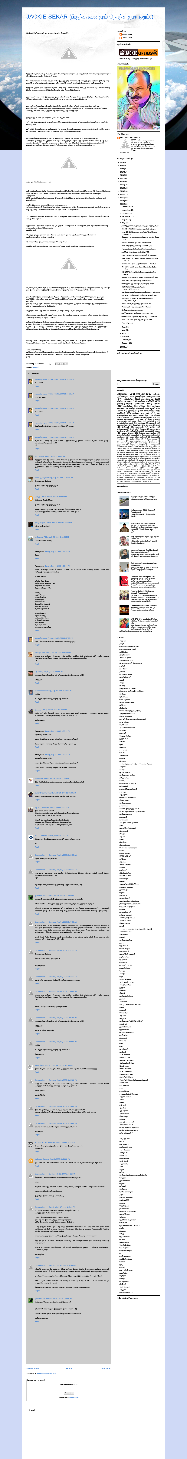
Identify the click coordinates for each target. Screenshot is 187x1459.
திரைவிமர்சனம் (147, 399)
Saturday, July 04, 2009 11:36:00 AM (63, 922)
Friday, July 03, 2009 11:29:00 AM (61, 437)
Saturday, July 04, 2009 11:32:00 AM (59, 896)
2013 (122, 191)
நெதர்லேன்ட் (124, 960)
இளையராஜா (124, 1116)
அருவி (122, 1102)
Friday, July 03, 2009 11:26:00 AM (61, 379)
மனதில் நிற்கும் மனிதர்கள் (138, 437)
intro (121, 1088)
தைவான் (154, 475)
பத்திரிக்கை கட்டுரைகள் (145, 477)
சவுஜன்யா (123, 1018)
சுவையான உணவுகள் (126, 887)
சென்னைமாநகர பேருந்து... (148, 435)
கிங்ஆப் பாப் (123, 1153)
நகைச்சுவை (121, 441)
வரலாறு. (122, 974)
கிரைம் (120, 411)
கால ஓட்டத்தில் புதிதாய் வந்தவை (130, 1004)
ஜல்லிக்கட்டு (124, 890)
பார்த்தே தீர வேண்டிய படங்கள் (129, 646)
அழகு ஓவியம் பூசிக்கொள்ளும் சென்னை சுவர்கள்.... (139, 249)
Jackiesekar (40, 855)
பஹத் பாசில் (130, 466)
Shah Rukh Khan (126, 1077)
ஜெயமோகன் (124, 946)
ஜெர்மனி (122, 1183)
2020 (122, 169)
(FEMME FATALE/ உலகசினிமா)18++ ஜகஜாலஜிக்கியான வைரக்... (134, 288)
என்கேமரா (144, 446)
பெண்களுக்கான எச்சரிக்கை (129, 848)
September (126, 216)
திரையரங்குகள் (125, 845)
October (125, 213)
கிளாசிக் (149, 425)
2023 (122, 162)
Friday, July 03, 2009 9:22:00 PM (56, 778)
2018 (122, 175)
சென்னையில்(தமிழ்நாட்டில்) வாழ (145, 417)
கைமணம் (123, 1010)
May (124, 330)
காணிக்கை (151, 462)
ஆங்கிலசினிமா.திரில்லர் (125, 423)
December (126, 207)
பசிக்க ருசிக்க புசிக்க (127, 1032)
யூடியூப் (122, 1264)
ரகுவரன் (122, 1267)
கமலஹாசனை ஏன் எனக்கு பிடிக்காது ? (144, 523)
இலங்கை (120, 462)
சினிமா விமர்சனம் (124, 401)
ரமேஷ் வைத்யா (40, 523)
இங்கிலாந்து (134, 450)
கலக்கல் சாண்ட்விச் (146, 401)
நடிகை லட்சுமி (124, 1209)
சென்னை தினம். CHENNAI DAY (131, 1021)
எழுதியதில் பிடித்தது (139, 462)
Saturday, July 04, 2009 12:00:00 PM (63, 992)
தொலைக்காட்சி (125, 898)
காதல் (121, 839)
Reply (37, 386)
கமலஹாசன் (156, 456)
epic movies (129, 471)
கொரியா (133, 429)
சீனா (121, 1167)
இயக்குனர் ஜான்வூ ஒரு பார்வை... (132, 310)
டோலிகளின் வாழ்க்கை (127, 1192)
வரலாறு (146, 481)
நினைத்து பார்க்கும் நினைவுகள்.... (131, 403)
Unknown (38, 1159)
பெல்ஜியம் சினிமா (153, 479)
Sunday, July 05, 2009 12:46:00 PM (56, 1159)
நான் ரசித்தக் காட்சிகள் (127, 954)
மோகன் (122, 1262)
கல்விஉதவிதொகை (126, 1147)
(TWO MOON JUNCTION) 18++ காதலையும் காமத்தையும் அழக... (137, 299)
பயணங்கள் (123, 817)
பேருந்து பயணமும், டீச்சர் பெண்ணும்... (143, 497)
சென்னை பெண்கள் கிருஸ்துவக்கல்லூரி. (137, 475)
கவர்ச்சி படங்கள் (145, 473)
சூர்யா (119, 475)
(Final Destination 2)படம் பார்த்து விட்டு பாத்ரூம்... (139, 229)
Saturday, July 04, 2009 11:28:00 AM (63, 870)
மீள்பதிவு (132, 445)
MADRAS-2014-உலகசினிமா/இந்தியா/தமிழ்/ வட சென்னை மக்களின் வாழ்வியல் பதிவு (144, 621)
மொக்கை (139, 466)
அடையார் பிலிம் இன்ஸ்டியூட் (144, 471)
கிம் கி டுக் (123, 1155)
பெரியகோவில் (124, 1242)
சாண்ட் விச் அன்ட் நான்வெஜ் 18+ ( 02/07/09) (137, 320)
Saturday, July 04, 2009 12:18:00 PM (63, 1123)
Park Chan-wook (144, 469)
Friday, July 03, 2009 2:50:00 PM (57, 566)
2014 (122, 188)
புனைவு (133, 435)
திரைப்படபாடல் (132, 458)
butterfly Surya (41, 793)
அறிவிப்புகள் (121, 429)
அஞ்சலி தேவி (124, 1091)
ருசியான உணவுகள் (126, 915)
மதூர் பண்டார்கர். (125, 1256)
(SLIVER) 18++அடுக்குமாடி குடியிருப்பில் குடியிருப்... (139, 255)
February (125, 340)
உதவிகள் (122, 881)
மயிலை (122, 851)
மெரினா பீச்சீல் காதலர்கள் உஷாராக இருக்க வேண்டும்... (140, 317)
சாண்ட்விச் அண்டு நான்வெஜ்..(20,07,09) (135, 252)
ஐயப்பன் (122, 999)
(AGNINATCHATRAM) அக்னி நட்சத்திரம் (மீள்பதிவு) (140, 277)
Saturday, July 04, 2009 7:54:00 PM (61, 1142)
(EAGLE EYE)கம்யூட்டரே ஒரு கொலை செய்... (137, 304)
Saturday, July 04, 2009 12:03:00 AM (62, 793)
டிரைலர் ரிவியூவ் (125, 948)
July (124, 223)
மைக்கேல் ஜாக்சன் (126, 1259)
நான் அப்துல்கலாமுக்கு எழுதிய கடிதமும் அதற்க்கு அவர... (141, 226)
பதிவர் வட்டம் (150, 413)
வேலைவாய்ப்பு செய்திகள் (128, 797)
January (125, 343)
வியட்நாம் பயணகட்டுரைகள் (129, 823)
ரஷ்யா (146, 466)
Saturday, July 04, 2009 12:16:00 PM (63, 1106)
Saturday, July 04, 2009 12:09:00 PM (58, 1065)
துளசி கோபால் (40, 896)
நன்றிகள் (157, 415)
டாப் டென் (123, 1186)
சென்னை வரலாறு (151, 439)
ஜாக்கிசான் (150, 464)
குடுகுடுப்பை (39, 1065)
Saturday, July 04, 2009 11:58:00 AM (63, 977)
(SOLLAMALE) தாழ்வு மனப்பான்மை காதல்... (137, 242)
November (126, 210)
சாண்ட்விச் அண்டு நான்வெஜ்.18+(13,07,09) (137, 280)
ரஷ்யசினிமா (138, 481)
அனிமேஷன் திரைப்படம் (134, 454)
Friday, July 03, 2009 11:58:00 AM (54, 497)
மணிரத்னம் (137, 448)
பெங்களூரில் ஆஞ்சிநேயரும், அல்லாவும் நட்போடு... (138, 284)
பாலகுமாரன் (123, 962)
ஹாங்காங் (123, 1052)
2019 (122, 172)
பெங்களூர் (125, 427)
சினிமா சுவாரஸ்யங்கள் (141, 415)
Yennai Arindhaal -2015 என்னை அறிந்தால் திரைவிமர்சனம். (142, 592)
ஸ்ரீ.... (37, 836)
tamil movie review (127, 982)
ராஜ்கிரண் (123, 1276)
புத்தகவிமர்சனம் (130, 460)
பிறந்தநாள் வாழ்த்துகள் (127, 906)
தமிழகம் (140, 393)
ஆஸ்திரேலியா (124, 1113)
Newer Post (32, 1368)
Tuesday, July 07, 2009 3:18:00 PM (58, 1298)
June (124, 327)
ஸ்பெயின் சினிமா (151, 448)
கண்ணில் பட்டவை (126, 932)
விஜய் (121, 976)
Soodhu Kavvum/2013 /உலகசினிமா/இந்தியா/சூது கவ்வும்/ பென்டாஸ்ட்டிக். (144, 607)
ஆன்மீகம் (157, 471)
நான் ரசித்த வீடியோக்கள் (148, 443)
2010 (122, 201)
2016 (122, 182)
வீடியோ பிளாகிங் (125, 853)
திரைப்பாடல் (132, 452)
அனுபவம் (36, 367)
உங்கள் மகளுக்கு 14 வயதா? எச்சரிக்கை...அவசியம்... (139, 264)
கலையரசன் (39, 778)
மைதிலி (119, 454)
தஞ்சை (122, 1195)
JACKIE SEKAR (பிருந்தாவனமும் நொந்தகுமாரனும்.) (89, 16)
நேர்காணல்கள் (124, 1030)
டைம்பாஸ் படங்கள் (126, 674)
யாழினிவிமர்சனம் (125, 912)
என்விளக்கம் (121, 437)
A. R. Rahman (125, 1055)
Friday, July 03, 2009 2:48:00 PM (57, 552)
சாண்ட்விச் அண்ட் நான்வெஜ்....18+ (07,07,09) (137, 313)
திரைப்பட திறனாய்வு (126, 1197)
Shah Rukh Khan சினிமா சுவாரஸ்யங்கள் (134, 1080)
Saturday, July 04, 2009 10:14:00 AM (54, 836)
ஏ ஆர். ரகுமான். (125, 1139)
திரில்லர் (142, 406)
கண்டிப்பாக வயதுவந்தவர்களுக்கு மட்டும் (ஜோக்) (133, 456)
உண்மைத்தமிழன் (41, 478)
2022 (122, 166)
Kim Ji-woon (124, 1066)
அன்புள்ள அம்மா (125, 920)
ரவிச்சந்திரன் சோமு (126, 1270)
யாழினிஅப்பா (151, 421)
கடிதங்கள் (141, 423)
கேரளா (122, 1007)
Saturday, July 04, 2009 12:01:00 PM (63, 1018)
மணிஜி (37, 497)
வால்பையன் (39, 537)
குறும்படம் (154, 446)
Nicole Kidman (131, 469)
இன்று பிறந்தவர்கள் (126, 716)
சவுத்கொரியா (124, 1164)
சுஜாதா (155, 473)
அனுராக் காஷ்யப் (125, 1097)
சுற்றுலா (122, 867)
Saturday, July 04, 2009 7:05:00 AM (55, 807)
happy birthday (125, 979)
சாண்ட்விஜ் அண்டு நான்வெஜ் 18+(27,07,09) (137, 246)
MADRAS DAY (133, 446)
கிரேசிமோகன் (124, 1158)
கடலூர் (122, 926)
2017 (122, 178)
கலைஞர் (122, 937)
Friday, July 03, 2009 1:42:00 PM (56, 537)
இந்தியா (122, 988)
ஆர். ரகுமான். (124, 1111)
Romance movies (126, 1074)
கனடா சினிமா (124, 1144)
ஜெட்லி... (38, 807)
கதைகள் (148, 431)
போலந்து (141, 460)
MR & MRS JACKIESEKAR (130, 138)
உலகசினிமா (128, 406)
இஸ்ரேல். (127, 462)
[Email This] (56, 364)
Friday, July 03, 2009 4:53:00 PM (54, 710)
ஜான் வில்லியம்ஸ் (125, 1027)
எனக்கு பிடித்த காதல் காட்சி (129, 1130)
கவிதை (157, 431)
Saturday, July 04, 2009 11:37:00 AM (63, 950)
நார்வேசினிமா (144, 458)
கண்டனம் (152, 423)
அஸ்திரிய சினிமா (152, 460)
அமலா (122, 1099)
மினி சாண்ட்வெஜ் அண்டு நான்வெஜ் (131, 691)
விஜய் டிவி (123, 1284)
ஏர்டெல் (122, 1141)
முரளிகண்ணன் (40, 691)
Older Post (105, 1368)
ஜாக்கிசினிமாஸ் (125, 1181)
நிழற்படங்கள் (121, 445)
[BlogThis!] (58, 364)
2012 (122, 194)
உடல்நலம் (123, 1119)
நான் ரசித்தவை (125, 1214)
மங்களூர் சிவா (40, 653)
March (124, 337)
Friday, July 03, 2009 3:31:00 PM (58, 691)
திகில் (132, 443)
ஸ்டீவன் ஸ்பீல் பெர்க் (126, 1292)
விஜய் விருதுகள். (125, 1287)
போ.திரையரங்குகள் (123, 481)
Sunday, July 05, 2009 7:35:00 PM (62, 1174)
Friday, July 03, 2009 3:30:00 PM (50, 672)
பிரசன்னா (123, 1231)
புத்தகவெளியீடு (125, 1236)
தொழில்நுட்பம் (124, 1206)
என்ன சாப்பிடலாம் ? (126, 1133)
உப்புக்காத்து (125, 417)
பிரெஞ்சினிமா (122, 435)
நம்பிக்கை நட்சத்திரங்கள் (125, 477)
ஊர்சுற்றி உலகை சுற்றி (127, 1122)
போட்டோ (152, 427)
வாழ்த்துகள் (123, 795)
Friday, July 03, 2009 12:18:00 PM (59, 523)
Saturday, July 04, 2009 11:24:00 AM (63, 855)
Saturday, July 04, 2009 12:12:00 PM (63, 1080)
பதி (36, 672)
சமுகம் (152, 408)
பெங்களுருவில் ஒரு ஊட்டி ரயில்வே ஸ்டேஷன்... (137, 307)
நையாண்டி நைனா (41, 379)
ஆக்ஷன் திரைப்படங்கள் (125, 419)
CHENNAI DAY (122, 450)
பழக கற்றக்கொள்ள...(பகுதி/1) (130, 1225)
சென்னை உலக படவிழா (147, 433)
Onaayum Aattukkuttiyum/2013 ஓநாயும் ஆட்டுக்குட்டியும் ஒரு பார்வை (143, 578)
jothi (36, 456)
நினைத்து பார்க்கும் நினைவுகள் (130, 904)
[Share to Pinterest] (66, 364)
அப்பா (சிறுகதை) (127, 323)
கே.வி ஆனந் (124, 1161)
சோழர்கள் (123, 1178)
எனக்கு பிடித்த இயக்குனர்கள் (128, 473)
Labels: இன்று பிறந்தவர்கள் (129, 809)
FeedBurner (74, 1397)
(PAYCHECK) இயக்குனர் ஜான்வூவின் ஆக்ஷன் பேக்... (140, 295)
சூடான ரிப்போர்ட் (128, 433)
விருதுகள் (123, 1290)
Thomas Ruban (41, 1142)
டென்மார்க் (123, 1189)
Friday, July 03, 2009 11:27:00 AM (61, 423)
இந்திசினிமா (137, 425)
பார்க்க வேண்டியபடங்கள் (150, 396)
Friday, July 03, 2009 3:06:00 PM (58, 653)
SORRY (134, 140)
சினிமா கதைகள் (123, 448)
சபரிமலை (123, 1016)
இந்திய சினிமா (135, 439)
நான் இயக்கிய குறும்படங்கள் (148, 452)
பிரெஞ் (143, 479)
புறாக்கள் (123, 1239)
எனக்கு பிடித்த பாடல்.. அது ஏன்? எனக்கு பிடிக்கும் (138, 430)
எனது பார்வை (137, 421)
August (125, 220)
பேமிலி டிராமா (124, 1248)
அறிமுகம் (123, 1105)
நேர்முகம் (123, 1217)
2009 (122, 204)
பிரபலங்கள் (123, 1038)
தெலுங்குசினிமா (123, 425)
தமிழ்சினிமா (128, 399)
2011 (122, 198)
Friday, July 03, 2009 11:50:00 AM (60, 478)
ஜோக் (158, 425)
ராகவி (152, 466)
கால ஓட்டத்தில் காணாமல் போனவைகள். (133, 719)
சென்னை (136, 413)
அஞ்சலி (122, 837)
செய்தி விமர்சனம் (136, 408)
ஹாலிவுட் (131, 411)
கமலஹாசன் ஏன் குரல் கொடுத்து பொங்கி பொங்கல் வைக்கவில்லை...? (144, 551)
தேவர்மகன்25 (124, 1200)
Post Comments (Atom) (46, 1374)
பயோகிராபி (123, 1222)
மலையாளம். (139, 427)
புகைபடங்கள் (121, 443)
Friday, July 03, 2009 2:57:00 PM (60, 638)
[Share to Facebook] (64, 364)
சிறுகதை (143, 429)
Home (69, 1368)
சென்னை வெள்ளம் (126, 940)
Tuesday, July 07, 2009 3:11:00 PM (62, 1207)
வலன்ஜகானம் (124, 1281)
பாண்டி (137, 479)
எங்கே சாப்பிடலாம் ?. (126, 1125)
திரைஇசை (142, 445)
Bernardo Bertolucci (132, 468)
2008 (122, 347)
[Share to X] (61, 364)
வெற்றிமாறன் (124, 1049)
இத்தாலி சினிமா (151, 454)
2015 (122, 185)
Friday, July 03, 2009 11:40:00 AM (52, 456)
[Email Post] (50, 364)
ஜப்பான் (122, 458)
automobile (124, 1083)
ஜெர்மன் (122, 452)
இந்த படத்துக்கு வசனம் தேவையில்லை (143, 441)
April (124, 333)
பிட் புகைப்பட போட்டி (126, 965)
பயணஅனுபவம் (122, 415)
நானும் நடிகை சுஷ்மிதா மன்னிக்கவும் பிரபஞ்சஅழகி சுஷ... (141, 292)
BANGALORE (125, 1057)
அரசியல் (156, 403)
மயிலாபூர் (123, 792)
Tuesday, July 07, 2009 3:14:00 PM (62, 1266)
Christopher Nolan (148, 468)
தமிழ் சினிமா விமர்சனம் (128, 688)
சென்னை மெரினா (126, 814)
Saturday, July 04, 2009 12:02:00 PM (63, 1042)
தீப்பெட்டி (38, 710)
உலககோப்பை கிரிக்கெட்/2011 (150, 450)
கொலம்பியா (140, 464)
